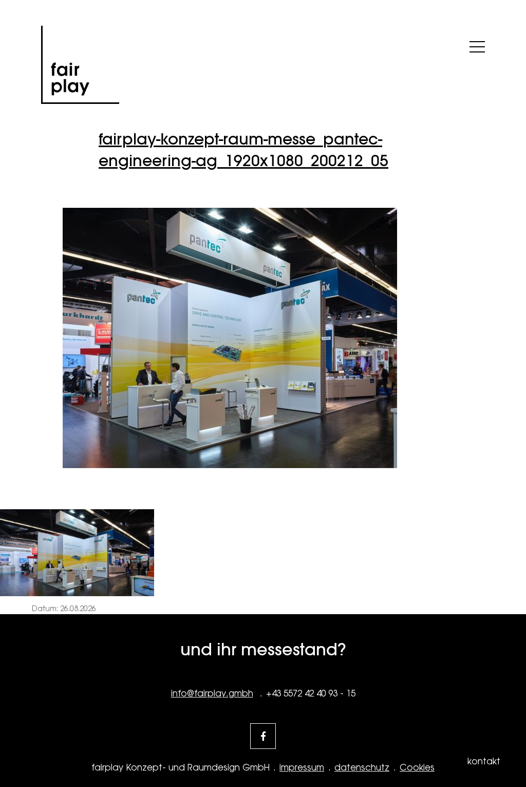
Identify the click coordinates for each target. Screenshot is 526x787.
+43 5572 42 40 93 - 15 (310, 693)
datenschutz (361, 767)
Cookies (417, 767)
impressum (301, 767)
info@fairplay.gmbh (212, 693)
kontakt (483, 761)
